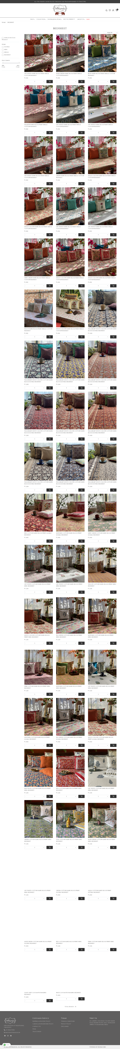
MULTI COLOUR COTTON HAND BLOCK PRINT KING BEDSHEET (36, 636)
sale (88, 19)
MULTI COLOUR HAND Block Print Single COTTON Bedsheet (102, 176)
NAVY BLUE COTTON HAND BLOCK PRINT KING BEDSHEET (37, 789)
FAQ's (34, 1029)
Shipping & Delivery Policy (41, 1021)
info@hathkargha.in (13, 1032)
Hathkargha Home (54, 19)
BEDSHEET (7, 55)
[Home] (60, 10)
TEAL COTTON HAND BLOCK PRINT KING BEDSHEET (69, 840)
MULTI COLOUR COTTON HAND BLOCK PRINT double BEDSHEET (100, 738)
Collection (40, 19)
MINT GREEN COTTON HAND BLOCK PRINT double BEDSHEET (101, 534)
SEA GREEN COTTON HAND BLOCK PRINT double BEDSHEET (69, 738)
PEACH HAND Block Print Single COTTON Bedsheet (38, 330)
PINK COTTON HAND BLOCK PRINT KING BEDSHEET (37, 687)
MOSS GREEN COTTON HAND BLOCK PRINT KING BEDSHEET (101, 840)
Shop (32, 19)
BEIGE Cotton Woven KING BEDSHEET (68, 992)
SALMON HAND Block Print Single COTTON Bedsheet (35, 125)
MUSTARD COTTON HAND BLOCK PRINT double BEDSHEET (69, 534)
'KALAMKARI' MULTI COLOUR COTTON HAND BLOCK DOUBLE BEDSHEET (102, 330)
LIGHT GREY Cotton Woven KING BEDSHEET (35, 993)
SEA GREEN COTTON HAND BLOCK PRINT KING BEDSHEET (69, 636)
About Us (80, 19)
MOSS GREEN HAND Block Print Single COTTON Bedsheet (69, 74)
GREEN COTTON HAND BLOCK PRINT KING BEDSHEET (37, 840)
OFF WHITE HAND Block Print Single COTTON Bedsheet (36, 74)
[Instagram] (8, 1036)
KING (5, 49)
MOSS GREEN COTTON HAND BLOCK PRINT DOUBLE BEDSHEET (38, 942)
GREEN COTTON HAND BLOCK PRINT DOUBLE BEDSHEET (68, 891)
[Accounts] (113, 10)
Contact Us (37, 1026)
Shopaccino (102, 1047)
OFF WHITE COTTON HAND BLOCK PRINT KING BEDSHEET (37, 585)
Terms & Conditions (68, 1021)
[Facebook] (5, 1036)
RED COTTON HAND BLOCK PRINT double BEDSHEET (37, 534)
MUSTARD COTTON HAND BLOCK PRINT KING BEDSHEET (100, 636)
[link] (106, 10)
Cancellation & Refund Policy (43, 1024)
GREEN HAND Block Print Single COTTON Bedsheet (70, 176)
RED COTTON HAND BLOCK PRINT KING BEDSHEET (69, 789)
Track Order (37, 1031)
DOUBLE (7, 47)
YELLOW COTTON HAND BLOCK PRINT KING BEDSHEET (102, 585)
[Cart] (49, 81)
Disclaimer (65, 1026)
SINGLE (6, 52)
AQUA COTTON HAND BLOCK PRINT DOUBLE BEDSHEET (99, 891)
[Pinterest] (11, 1036)
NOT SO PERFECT (69, 19)
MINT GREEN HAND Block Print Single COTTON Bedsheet (37, 278)
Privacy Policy (66, 1024)
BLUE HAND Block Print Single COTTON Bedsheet (101, 74)
